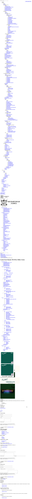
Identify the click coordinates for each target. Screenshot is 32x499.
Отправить (2, 427)
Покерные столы (9, 46)
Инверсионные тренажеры (10, 71)
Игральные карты (7, 53)
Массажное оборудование (6, 225)
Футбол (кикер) (9, 35)
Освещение (6, 155)
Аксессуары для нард (9, 51)
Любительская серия (6, 210)
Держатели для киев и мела (10, 139)
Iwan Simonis (10, 161)
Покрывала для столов (6, 238)
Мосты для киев (9, 112)
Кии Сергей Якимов (9, 104)
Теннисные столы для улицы (12, 23)
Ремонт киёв (8, 106)
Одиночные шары (10, 93)
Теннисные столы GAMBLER (12, 18)
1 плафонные (8, 78)
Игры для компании (6, 220)
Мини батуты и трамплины (7, 223)
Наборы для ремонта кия (11, 128)
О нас (4, 171)
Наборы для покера (8, 275)
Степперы (7, 296)
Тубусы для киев (8, 323)
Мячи (9, 28)
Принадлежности (9, 37)
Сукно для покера (9, 47)
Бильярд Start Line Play (9, 274)
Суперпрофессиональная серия (7, 208)
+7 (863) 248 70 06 (28, 1)
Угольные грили (9, 62)
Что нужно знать (4, 180)
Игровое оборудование (6, 211)
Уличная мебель (7, 154)
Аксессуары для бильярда (8, 74)
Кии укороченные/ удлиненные (11, 105)
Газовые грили (8, 61)
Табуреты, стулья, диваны (8, 148)
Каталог (4, 4)
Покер (7, 45)
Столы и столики (5, 242)
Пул (8, 89)
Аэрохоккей (8, 39)
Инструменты (10, 129)
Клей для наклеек (10, 130)
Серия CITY (9, 19)
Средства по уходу (6, 325)
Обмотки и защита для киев (12, 131)
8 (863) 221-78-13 (5, 443)
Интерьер (6, 144)
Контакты (6, 176)
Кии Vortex (8, 102)
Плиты (6, 169)
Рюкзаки (9, 30)
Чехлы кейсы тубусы (9, 114)
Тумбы (6, 147)
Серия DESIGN (10, 17)
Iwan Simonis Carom (10, 165)
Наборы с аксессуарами (10, 96)
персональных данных (11, 476)
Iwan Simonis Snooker (11, 164)
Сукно (7, 159)
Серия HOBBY (10, 22)
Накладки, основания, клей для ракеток (13, 26)
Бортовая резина (5, 249)
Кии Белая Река (8, 313)
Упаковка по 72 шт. (9, 136)
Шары (4, 230)
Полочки (4, 229)
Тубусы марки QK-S (11, 118)
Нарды (7, 50)
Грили (7, 60)
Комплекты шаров (10, 88)
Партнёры (6, 175)
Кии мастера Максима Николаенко (11, 107)
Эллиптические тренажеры (10, 72)
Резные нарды (8, 52)
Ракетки (9, 27)
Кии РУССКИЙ (9, 103)
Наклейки (6, 120)
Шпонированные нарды (9, 281)
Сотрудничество (5, 177)
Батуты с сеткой (7, 57)
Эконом (8, 152)
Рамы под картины (7, 149)
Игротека (6, 12)
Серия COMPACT (10, 20)
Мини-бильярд (8, 42)
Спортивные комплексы (8, 55)
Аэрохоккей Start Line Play (10, 40)
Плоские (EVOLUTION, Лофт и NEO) (12, 77)
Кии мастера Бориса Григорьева (11, 109)
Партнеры (3, 181)
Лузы (5, 168)
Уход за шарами (9, 123)
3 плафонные (8, 79)
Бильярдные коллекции (8, 10)
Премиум (7, 343)
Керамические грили (8, 289)
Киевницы (6, 83)
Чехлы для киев (8, 322)
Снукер (9, 90)
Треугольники (7, 97)
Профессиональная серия (8, 8)
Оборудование (10, 32)
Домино (6, 54)
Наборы (9, 29)
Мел (4, 236)
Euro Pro (8, 166)
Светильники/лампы (7, 298)
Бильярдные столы (7, 6)
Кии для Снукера (9, 108)
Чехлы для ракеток (10, 31)
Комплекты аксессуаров (6, 231)
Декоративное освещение (10, 82)
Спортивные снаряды (8, 56)
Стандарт (8, 153)
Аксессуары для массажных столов (11, 65)
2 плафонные (7, 300)
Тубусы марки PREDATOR (11, 119)
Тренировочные (10, 95)
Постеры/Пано (7, 145)
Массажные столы (9, 66)
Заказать (2, 401)
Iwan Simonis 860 (10, 163)
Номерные (9, 94)
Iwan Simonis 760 (10, 162)
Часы (5, 98)
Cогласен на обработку (7, 476)
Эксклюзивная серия (8, 7)
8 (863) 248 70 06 (5, 445)
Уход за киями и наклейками (12, 126)
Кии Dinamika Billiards (9, 101)
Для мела (8, 141)
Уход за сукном (9, 124)
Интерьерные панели (9, 151)
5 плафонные (8, 81)
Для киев (8, 140)
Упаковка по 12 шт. (9, 135)
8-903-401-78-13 (10, 443)
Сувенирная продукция (8, 142)
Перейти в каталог (4, 485)
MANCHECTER (9, 167)
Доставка (3, 179)
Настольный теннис (9, 14)
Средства (9, 127)
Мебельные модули (6, 244)
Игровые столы (9, 36)
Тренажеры (8, 69)
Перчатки (6, 137)
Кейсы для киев (9, 115)
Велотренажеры (9, 70)
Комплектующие (7, 157)
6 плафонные (7, 303)
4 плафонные (8, 80)
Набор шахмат (7, 48)
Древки (8, 111)
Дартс (6, 58)
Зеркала (4, 241)
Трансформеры (5, 216)
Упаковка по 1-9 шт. (8, 328)
